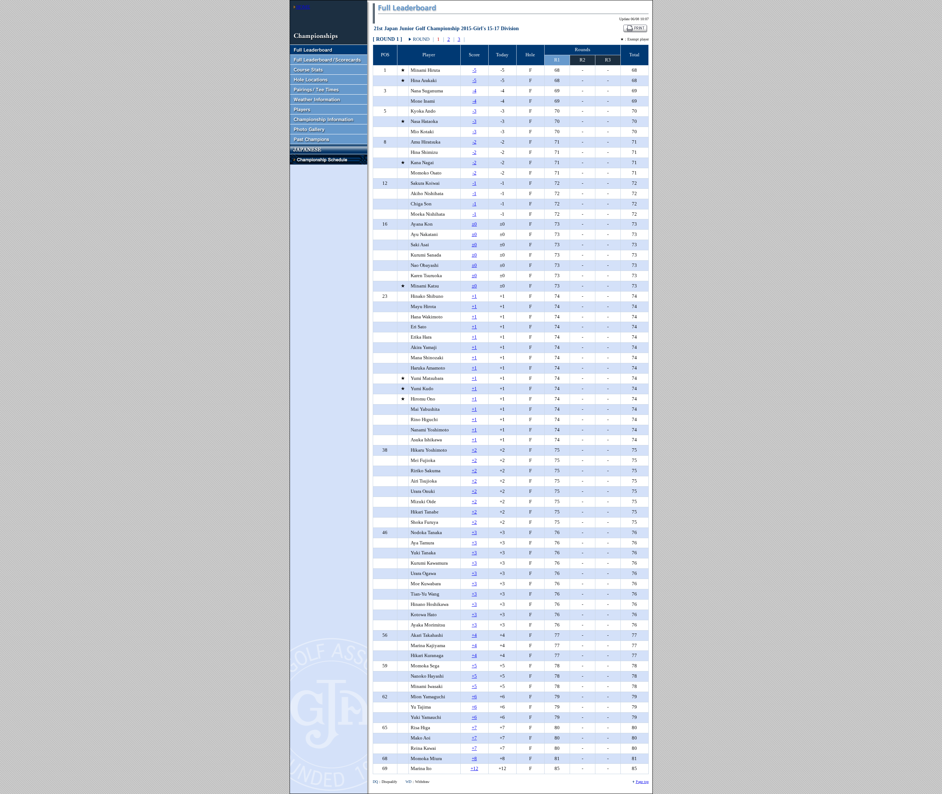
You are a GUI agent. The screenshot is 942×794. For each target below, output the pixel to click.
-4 (474, 90)
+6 (474, 696)
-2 (474, 142)
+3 (474, 532)
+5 (474, 665)
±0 (474, 224)
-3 (474, 111)
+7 (474, 727)
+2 (474, 450)
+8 (474, 758)
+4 (474, 635)
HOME (303, 7)
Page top (642, 782)
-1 (474, 183)
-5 (474, 70)
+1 (474, 296)
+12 (474, 768)
